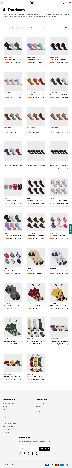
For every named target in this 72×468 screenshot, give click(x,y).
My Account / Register (9, 403)
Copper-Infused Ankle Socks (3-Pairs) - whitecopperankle (13, 94)
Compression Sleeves (42, 27)
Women (19, 27)
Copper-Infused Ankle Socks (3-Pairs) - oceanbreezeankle (36, 59)
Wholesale (5, 406)
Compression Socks (28, 27)
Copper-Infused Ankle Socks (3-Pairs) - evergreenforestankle (13, 130)
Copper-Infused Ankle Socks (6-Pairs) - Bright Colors (13, 235)
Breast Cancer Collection (9, 423)
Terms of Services (41, 403)
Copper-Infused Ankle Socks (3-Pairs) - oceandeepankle (59, 94)
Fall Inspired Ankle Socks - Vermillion (36, 306)
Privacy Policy (6, 412)
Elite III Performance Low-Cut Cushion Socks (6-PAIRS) (59, 165)
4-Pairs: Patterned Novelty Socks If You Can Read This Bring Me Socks (13, 200)
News (37, 409)
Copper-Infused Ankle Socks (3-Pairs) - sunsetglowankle (36, 94)
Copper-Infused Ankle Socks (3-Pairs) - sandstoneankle (59, 130)
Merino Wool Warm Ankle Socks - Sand (36, 270)
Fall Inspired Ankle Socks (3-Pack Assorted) (13, 376)
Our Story (38, 406)
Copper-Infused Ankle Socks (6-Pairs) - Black (36, 200)
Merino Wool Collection (9, 426)
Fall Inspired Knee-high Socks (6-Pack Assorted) (36, 376)
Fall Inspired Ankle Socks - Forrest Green (13, 341)
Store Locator (40, 412)
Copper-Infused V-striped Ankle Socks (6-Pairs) (36, 235)
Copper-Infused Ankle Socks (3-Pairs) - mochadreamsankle (36, 130)
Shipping (5, 409)
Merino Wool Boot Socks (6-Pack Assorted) (36, 341)
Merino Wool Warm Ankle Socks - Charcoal (13, 306)
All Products (6, 27)
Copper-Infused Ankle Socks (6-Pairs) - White (59, 200)
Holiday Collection (8, 420)
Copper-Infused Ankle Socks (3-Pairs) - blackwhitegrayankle (13, 59)
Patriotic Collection (8, 429)
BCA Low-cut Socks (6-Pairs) (58, 235)
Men (13, 27)
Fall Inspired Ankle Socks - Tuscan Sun (59, 306)
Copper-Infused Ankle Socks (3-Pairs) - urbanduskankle (13, 165)
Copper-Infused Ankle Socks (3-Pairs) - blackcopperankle (59, 59)
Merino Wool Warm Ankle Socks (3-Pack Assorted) (59, 341)
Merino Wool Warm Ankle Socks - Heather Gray (59, 270)
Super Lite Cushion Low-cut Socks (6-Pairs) (36, 165)
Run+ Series (6, 432)
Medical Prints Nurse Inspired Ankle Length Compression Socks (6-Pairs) (13, 270)
